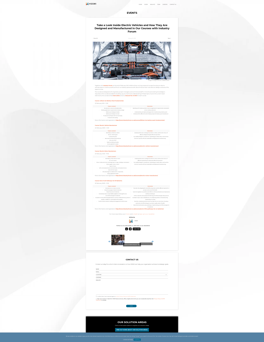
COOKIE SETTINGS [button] (128, 339)
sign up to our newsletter (147, 214)
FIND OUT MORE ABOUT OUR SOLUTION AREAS (132, 330)
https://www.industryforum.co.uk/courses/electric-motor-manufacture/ (137, 175)
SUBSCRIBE (136, 229)
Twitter (128, 214)
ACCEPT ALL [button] (137, 339)
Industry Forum (107, 85)
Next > (169, 38)
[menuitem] (140, 4)
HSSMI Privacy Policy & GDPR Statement (126, 296)
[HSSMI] (91, 3)
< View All (95, 38)
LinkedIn (135, 214)
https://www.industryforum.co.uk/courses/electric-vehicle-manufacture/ (137, 146)
